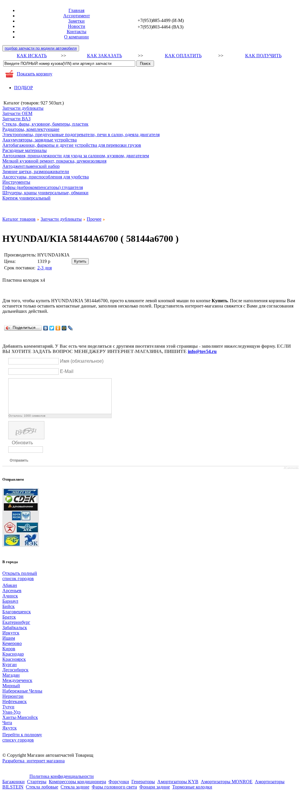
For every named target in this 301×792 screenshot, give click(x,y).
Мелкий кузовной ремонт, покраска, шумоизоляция (54, 160)
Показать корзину (34, 73)
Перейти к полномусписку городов (22, 737)
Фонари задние (154, 786)
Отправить (19, 460)
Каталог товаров (19, 219)
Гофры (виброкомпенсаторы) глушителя (42, 187)
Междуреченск (17, 680)
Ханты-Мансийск (20, 717)
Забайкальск (14, 627)
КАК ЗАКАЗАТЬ (104, 55)
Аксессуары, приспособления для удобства (45, 176)
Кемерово (12, 643)
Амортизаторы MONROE (226, 781)
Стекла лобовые (42, 786)
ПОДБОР (23, 87)
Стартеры (36, 781)
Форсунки (118, 781)
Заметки (76, 20)
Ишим (8, 638)
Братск (9, 616)
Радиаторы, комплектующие (30, 129)
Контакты (76, 31)
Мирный (11, 685)
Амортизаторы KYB (177, 781)
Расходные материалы (24, 150)
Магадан (11, 675)
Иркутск (10, 632)
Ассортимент (76, 15)
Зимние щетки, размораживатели (35, 171)
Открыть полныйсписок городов (19, 576)
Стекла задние (75, 786)
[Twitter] (52, 328)
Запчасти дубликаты (23, 108)
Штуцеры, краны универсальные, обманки (45, 192)
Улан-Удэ (11, 712)
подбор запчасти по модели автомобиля (41, 48)
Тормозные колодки (192, 786)
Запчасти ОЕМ (17, 113)
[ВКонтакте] (46, 328)
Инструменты (16, 182)
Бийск (8, 606)
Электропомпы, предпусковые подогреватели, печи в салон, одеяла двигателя (81, 134)
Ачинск (10, 595)
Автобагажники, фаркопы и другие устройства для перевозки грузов (71, 145)
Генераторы (143, 781)
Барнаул (10, 601)
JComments (291, 468)
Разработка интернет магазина (33, 760)
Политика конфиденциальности (61, 776)
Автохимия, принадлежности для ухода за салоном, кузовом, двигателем (75, 155)
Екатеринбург (16, 622)
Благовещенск (16, 611)
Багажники (13, 781)
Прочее (94, 219)
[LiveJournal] (70, 328)
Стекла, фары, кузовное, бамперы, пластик (45, 123)
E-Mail (66, 371)
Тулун (8, 706)
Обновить (22, 442)
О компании (76, 36)
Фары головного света (114, 786)
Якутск (9, 727)
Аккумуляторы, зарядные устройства (39, 139)
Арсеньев (11, 590)
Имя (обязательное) (81, 361)
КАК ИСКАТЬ (32, 55)
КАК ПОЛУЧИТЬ (263, 55)
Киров (8, 648)
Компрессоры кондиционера (77, 781)
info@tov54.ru (202, 351)
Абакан (9, 585)
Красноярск (14, 659)
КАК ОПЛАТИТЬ (183, 55)
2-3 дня (44, 267)
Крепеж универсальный (26, 197)
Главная (76, 10)
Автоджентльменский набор (31, 166)
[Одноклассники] (58, 328)
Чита (7, 722)
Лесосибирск (15, 669)
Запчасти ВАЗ (16, 118)
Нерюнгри (13, 696)
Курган (9, 664)
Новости (76, 26)
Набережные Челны (22, 690)
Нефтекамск (14, 701)
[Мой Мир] (64, 328)
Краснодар (13, 653)
